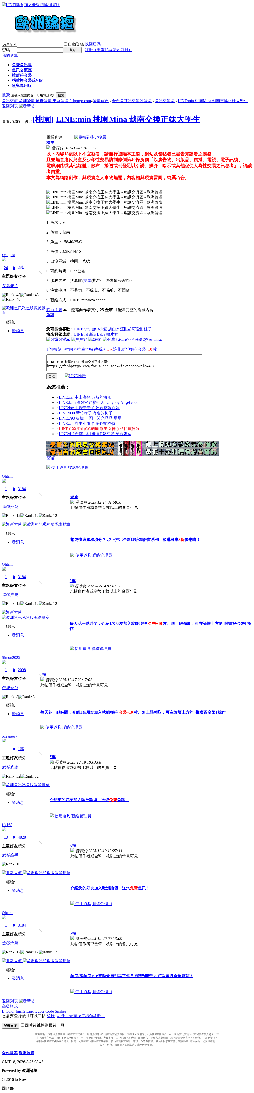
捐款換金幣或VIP (27, 80)
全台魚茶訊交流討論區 (132, 101)
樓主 (50, 142)
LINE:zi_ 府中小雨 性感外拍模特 (87, 423)
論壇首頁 (101, 101)
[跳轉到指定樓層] (90, 137)
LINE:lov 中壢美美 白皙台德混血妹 (89, 408)
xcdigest (8, 255)
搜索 (6, 95)
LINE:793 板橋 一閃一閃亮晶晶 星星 (90, 418)
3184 (22, 489)
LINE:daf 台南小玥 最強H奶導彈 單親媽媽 (95, 434)
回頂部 (8, 1088)
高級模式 (10, 1006)
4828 (22, 837)
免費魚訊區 (22, 65)
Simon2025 (11, 657)
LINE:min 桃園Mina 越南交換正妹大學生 (213, 101)
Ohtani (7, 476)
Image (20, 1011)
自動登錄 (76, 44)
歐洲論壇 (26, 1053)
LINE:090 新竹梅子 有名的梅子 (86, 413)
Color (10, 1011)
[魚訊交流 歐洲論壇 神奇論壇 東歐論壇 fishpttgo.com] (39, 35)
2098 (22, 670)
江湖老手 (10, 286)
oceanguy (9, 736)
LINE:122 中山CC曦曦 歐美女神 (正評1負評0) (99, 429)
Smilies (60, 1011)
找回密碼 (93, 44)
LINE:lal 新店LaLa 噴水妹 (96, 334)
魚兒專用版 (22, 85)
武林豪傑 (10, 767)
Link (30, 1011)
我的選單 (10, 55)
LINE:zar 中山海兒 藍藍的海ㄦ (85, 397)
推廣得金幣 (22, 75)
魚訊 (50, 315)
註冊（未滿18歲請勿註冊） (81, 1016)
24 (6, 268)
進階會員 (10, 507)
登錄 (51, 1016)
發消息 (18, 331)
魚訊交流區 (22, 70)
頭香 (74, 497)
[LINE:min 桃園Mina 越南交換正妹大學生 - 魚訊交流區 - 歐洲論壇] (104, 192)
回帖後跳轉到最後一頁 (44, 1025)
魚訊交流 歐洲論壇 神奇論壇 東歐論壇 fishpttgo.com (46, 101)
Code (49, 1011)
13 (6, 837)
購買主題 (54, 310)
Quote (39, 1011)
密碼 (6, 50)
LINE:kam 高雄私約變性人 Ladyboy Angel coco (98, 402)
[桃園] (43, 119)
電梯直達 (54, 137)
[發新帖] (27, 106)
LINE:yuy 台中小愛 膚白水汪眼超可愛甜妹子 (113, 329)
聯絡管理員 (78, 467)
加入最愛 (32, 5)
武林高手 (10, 855)
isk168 (7, 825)
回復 (50, 458)
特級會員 (10, 688)
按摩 (87, 280)
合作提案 (10, 1053)
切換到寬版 (50, 5)
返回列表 (10, 106)
